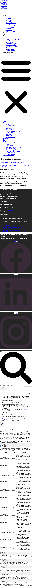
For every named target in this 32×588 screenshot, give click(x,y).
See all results (4, 389)
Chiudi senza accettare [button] (15, 419)
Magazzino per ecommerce (13, 43)
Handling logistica (11, 45)
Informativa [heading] (4, 393)
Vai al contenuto (4, 0)
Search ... (2, 351)
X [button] (29, 393)
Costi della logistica (11, 46)
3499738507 (10, 211)
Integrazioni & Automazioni (13, 25)
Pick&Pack (9, 30)
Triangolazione (10, 27)
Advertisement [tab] (3, 573)
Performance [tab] (3, 559)
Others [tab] (1, 580)
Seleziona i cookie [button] (14, 420)
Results (2, 387)
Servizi (5, 15)
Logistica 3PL (10, 40)
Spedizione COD (10, 49)
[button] (16, 86)
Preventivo (6, 217)
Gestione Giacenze (11, 23)
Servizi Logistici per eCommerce (12, 218)
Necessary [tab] (2, 444)
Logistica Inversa (10, 31)
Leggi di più (5, 419)
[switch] (0, 553)
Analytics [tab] (2, 566)
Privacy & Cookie (8, 220)
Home (4, 14)
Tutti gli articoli (10, 50)
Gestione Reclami (10, 24)
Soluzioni (5, 33)
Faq (4, 34)
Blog (4, 36)
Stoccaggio (9, 28)
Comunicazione (10, 20)
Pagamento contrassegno (13, 47)
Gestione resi (9, 42)
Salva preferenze (20, 585)
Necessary (4, 445)
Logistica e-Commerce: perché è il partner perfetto (15, 222)
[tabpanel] (16, 499)
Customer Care (10, 21)
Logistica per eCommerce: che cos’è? (12, 162)
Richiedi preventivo (8, 52)
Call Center (9, 18)
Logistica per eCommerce (13, 39)
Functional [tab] (2, 552)
